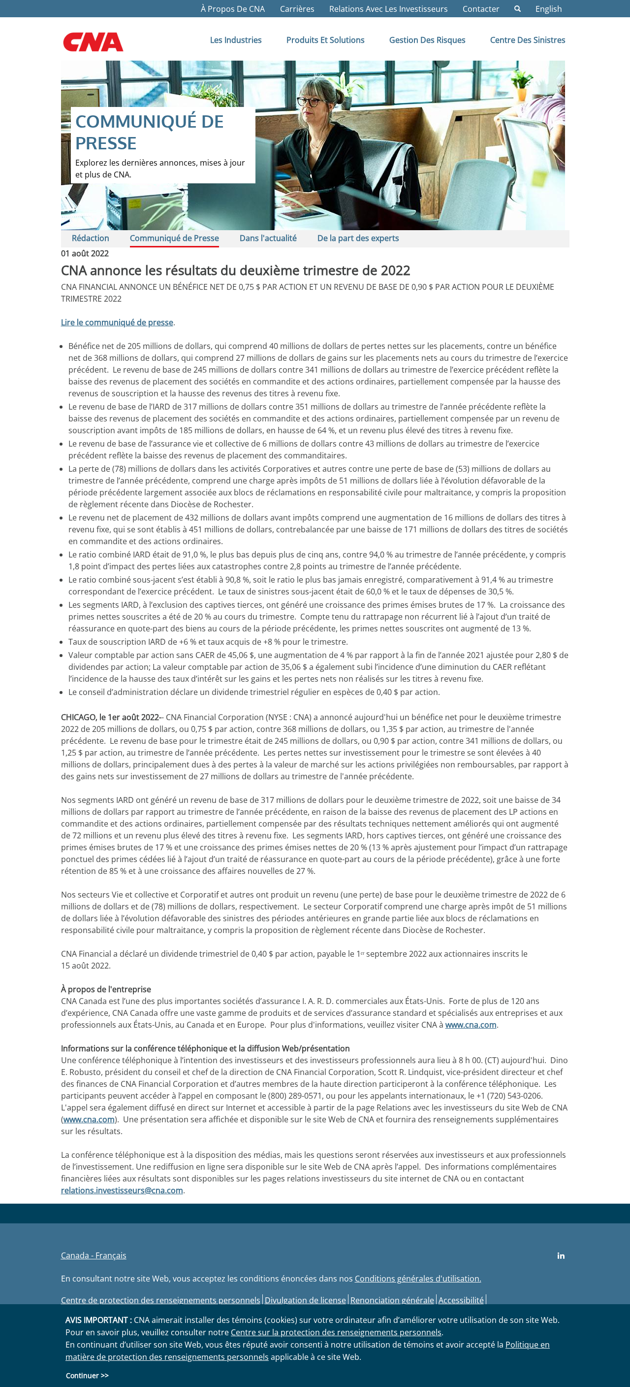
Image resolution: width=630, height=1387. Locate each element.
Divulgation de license (305, 1300)
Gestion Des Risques (427, 40)
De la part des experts (358, 238)
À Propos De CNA (233, 8)
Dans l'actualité (268, 238)
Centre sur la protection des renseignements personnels (336, 1332)
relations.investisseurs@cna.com (122, 1190)
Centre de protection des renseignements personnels (160, 1300)
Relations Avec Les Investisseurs (388, 8)
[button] (517, 9)
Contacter (481, 8)
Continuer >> (87, 1375)
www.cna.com (471, 1024)
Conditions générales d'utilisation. (418, 1278)
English (549, 8)
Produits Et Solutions (325, 40)
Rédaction (90, 238)
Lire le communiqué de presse (117, 322)
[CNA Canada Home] (101, 45)
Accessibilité (461, 1300)
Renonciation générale (392, 1300)
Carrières (297, 8)
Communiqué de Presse (174, 238)
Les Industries (236, 40)
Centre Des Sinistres (528, 40)
